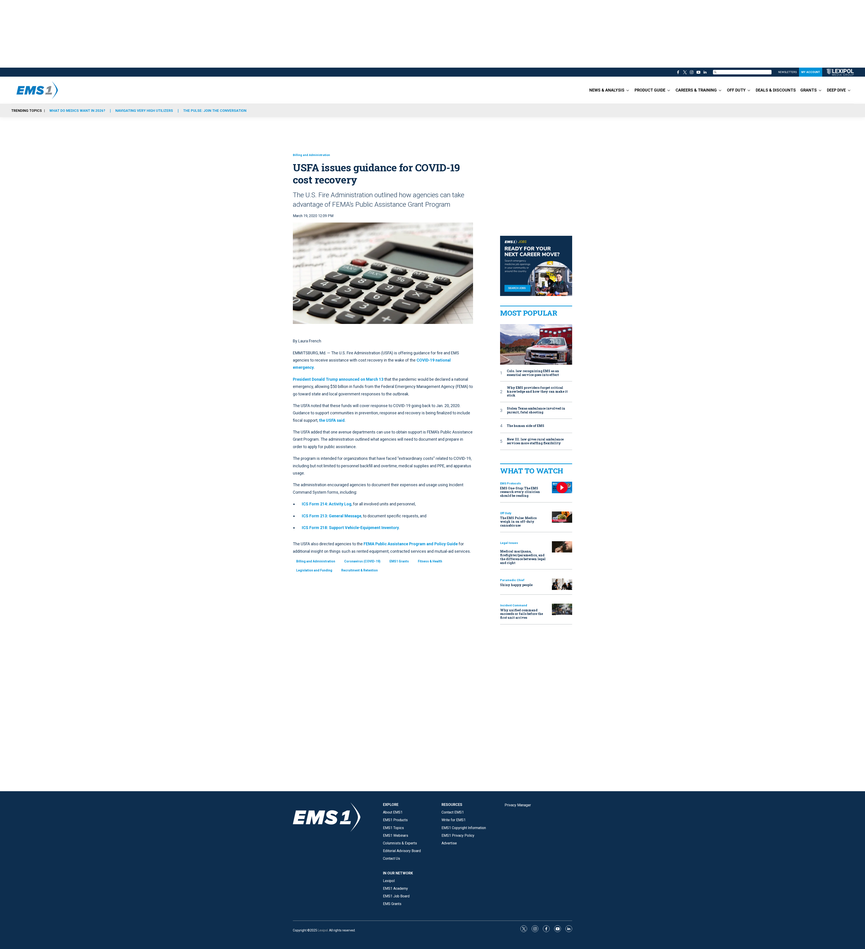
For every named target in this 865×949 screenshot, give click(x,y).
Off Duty (505, 513)
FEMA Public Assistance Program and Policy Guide (411, 543)
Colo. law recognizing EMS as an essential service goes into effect (533, 373)
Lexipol (323, 930)
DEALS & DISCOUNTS (776, 90)
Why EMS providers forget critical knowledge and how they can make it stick (537, 391)
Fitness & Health (430, 561)
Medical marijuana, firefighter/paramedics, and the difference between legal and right (523, 557)
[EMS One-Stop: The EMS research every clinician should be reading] (562, 487)
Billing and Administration (311, 155)
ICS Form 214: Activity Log (326, 504)
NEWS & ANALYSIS (606, 90)
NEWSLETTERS (787, 72)
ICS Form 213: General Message (331, 515)
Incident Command (513, 605)
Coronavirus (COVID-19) (362, 561)
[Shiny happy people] (562, 584)
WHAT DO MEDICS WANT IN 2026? (77, 111)
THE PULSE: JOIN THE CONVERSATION (214, 111)
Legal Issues (509, 543)
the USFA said (332, 420)
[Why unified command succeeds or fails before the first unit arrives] (562, 609)
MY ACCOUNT (810, 72)
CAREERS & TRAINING (696, 90)
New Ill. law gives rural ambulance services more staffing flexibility (535, 441)
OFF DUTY (736, 90)
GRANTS (808, 90)
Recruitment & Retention (359, 570)
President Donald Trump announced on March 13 (338, 379)
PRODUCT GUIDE (650, 90)
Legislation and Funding (314, 570)
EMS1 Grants (399, 561)
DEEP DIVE (836, 90)
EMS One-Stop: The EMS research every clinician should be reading (520, 492)
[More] (627, 90)
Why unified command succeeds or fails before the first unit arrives (521, 614)
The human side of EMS (525, 426)
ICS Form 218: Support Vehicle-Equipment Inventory (350, 527)
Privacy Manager (518, 805)
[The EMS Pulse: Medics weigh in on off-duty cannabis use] (562, 517)
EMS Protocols (510, 483)
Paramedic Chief (512, 580)
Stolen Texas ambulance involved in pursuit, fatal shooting (536, 410)
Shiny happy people (516, 585)
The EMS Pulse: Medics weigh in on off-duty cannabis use (518, 522)
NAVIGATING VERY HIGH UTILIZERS (144, 111)
